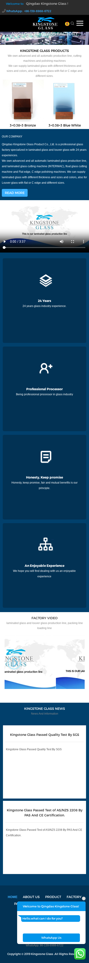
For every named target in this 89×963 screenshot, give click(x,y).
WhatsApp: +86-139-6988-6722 (28, 11)
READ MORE (15, 193)
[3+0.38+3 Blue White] (65, 100)
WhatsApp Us (51, 937)
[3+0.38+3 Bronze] (23, 100)
